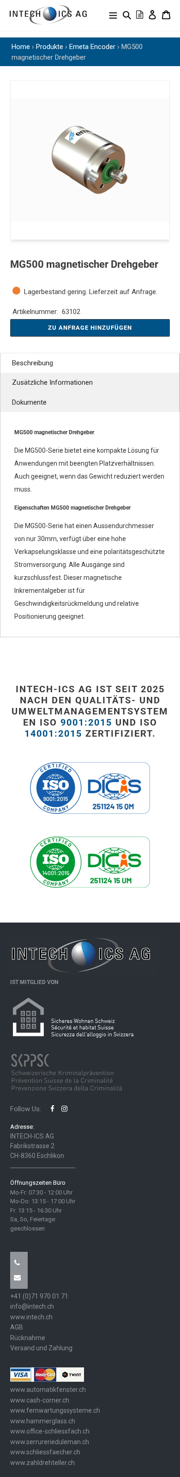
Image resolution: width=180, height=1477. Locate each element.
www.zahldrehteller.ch (42, 1462)
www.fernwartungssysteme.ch (55, 1410)
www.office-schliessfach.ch (50, 1431)
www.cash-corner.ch (39, 1400)
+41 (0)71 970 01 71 (39, 1296)
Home (21, 47)
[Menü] (113, 14)
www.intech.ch (31, 1317)
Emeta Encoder (92, 47)
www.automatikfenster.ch (48, 1389)
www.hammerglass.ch (42, 1421)
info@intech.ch (32, 1306)
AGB (16, 1327)
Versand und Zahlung (41, 1348)
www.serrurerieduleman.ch (49, 1442)
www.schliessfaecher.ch (45, 1452)
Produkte (49, 47)
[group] (90, 160)
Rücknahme (27, 1338)
